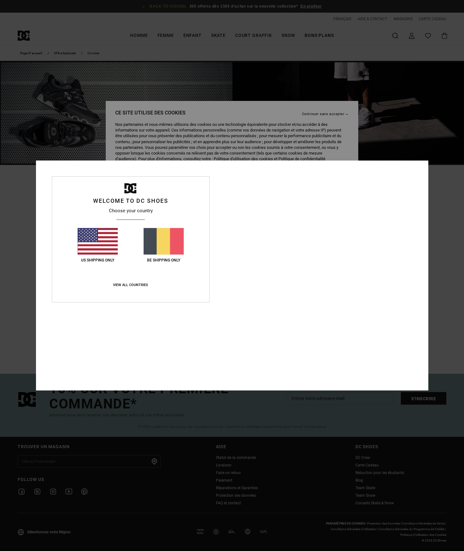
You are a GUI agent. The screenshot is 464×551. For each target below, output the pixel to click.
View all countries (130, 285)
